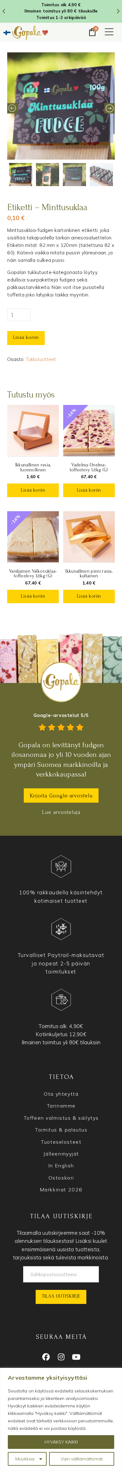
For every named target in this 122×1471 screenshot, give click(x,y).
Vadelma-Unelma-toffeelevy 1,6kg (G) (89, 467)
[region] (61, 1419)
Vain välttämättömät (82, 1459)
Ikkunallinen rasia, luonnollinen (33, 467)
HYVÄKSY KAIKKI (61, 1442)
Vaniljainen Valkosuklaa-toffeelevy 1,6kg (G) (33, 574)
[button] (109, 32)
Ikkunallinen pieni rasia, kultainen (88, 574)
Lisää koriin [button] (33, 490)
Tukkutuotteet (41, 359)
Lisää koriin (26, 337)
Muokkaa (24, 1459)
